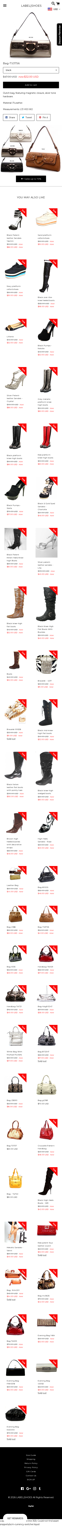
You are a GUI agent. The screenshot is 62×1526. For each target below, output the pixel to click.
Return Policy (31, 1463)
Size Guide (31, 1455)
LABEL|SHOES (31, 5)
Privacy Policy (31, 1467)
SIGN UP (31, 1479)
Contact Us (31, 1475)
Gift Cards (31, 1471)
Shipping (31, 1459)
